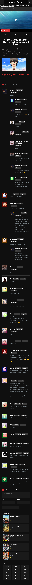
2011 (7, 578)
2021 (24, 566)
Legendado (6, 30)
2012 (24, 575)
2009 (24, 578)
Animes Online (4, 5)
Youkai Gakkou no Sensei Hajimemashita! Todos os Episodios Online (16, 75)
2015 (24, 572)
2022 (16, 566)
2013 (16, 575)
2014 (7, 575)
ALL (2, 9)
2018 (24, 569)
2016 (16, 572)
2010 (16, 578)
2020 (7, 569)
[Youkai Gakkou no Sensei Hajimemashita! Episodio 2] (26, 34)
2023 (7, 566)
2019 (16, 569)
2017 (7, 572)
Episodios (12, 5)
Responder (13, 92)
